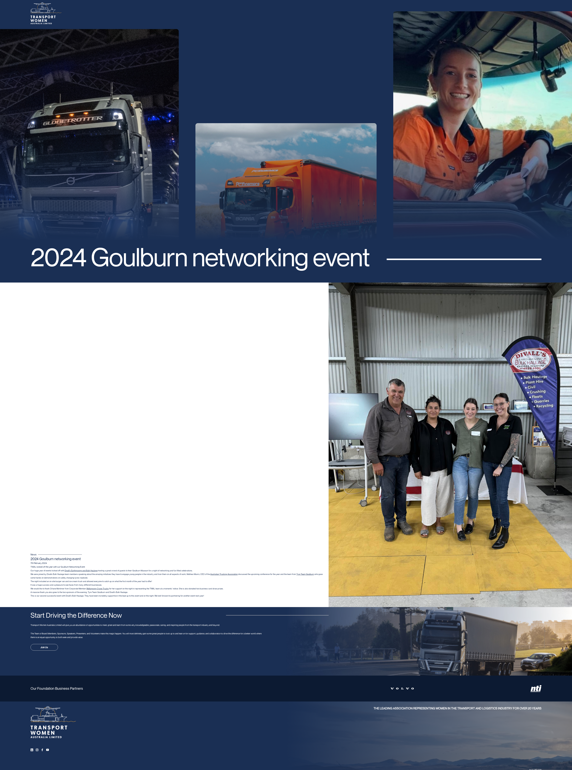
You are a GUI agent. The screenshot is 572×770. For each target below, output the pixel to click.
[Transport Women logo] (46, 13)
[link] (81, 570)
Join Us (44, 647)
